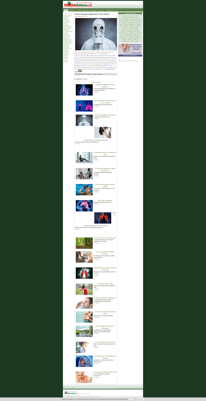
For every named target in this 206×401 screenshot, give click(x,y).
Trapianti (66, 57)
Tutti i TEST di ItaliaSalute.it (130, 55)
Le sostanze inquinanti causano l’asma (105, 342)
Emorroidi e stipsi (125, 26)
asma (95, 74)
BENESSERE (72, 10)
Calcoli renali (133, 21)
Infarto (130, 29)
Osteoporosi (123, 38)
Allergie (131, 16)
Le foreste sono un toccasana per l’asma (105, 238)
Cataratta (124, 22)
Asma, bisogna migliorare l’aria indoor (105, 115)
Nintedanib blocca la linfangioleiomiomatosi (96, 140)
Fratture (125, 27)
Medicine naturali (68, 42)
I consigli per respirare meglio (105, 284)
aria (97, 74)
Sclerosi (66, 56)
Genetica (66, 32)
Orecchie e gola (68, 48)
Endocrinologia (68, 27)
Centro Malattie (130, 13)
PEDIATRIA (94, 10)
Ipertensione (130, 31)
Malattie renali (67, 41)
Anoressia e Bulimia (128, 17)
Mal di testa (132, 32)
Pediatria (66, 51)
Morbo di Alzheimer (134, 36)
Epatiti (132, 26)
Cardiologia (67, 19)
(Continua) (96, 92)
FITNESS (79, 10)
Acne (123, 16)
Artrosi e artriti (135, 19)
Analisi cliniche (68, 15)
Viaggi (65, 61)
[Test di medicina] (130, 54)
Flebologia (66, 29)
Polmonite (137, 38)
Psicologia (66, 54)
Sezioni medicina (68, 13)
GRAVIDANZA (86, 10)
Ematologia (67, 25)
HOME (66, 10)
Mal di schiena (123, 32)
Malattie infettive (68, 40)
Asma (120, 21)
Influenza (136, 29)
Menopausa (129, 34)
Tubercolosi (125, 41)
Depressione (132, 24)
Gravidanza (67, 37)
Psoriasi (129, 39)
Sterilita (135, 39)
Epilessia (137, 26)
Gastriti (131, 27)
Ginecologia (67, 35)
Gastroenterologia (68, 31)
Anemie (137, 16)
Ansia (136, 17)
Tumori (65, 58)
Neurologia (66, 44)
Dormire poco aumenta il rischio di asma (105, 298)
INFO (116, 10)
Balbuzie (66, 18)
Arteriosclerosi (125, 19)
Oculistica (66, 45)
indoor (100, 74)
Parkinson (130, 38)
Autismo (125, 21)
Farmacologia (67, 28)
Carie (139, 21)
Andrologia (67, 16)
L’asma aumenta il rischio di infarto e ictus (105, 372)
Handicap (66, 38)
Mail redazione (97, 396)
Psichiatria (66, 53)
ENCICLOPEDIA (109, 10)
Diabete (66, 24)
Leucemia (137, 31)
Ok (130, 399)
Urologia (66, 60)
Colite (126, 24)
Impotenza (124, 29)
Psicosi (124, 39)
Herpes (136, 27)
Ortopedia (66, 50)
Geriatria (66, 34)
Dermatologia (67, 22)
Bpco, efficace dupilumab (105, 200)
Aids (127, 16)
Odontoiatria (67, 47)
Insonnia (123, 31)
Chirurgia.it (67, 21)
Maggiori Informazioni (138, 399)
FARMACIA (101, 10)
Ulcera (137, 41)
